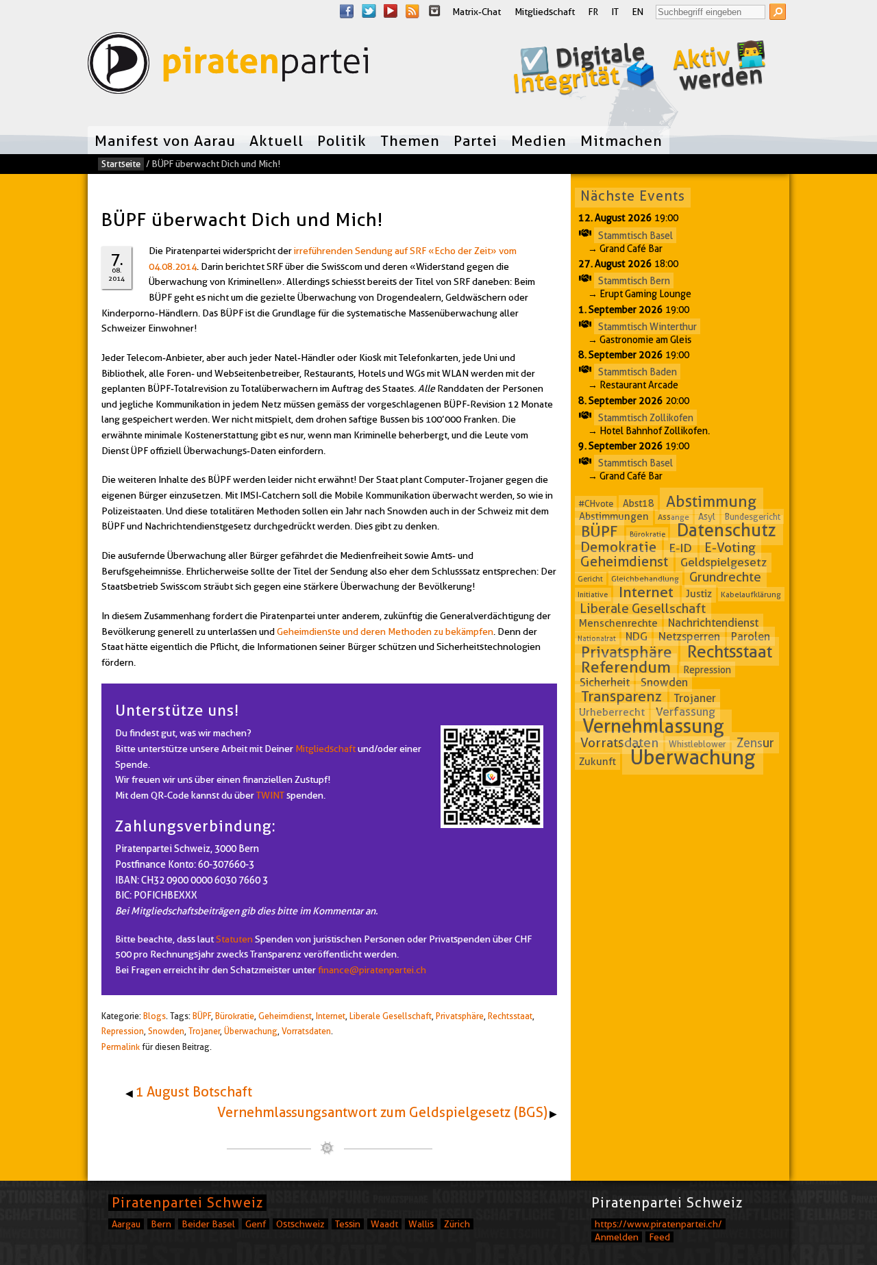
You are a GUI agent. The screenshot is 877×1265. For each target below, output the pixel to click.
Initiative (593, 594)
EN (637, 11)
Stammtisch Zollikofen (645, 417)
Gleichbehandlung (645, 578)
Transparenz (621, 696)
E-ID (680, 547)
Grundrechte (725, 577)
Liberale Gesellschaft (390, 1016)
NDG (636, 636)
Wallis (421, 1223)
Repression (122, 1031)
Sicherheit (605, 682)
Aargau (126, 1223)
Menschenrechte (618, 623)
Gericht (590, 579)
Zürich (457, 1223)
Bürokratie (234, 1016)
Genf (255, 1223)
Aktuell (276, 140)
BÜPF (202, 1016)
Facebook (347, 11)
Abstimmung (711, 501)
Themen (410, 140)
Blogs (154, 1016)
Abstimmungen (614, 516)
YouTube (391, 11)
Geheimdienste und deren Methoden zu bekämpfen (385, 631)
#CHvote (595, 503)
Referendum (626, 667)
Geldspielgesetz (723, 562)
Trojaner (204, 1031)
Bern (161, 1223)
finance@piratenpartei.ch (372, 969)
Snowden (166, 1031)
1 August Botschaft (193, 1092)
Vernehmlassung (653, 726)
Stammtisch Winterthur (647, 326)
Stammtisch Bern (634, 280)
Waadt (384, 1223)
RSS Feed (412, 11)
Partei (475, 140)
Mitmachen (621, 140)
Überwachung (250, 1031)
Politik (342, 140)
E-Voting (730, 547)
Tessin (347, 1223)
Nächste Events (632, 196)
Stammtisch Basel (635, 234)
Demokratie (618, 547)
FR (593, 11)
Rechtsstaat (510, 1016)
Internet (330, 1016)
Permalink (120, 1047)
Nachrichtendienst (713, 622)
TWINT (270, 795)
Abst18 (638, 503)
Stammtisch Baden (637, 371)
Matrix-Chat (476, 11)
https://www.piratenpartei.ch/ (658, 1223)
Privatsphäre (460, 1016)
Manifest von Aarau (165, 140)
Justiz (699, 594)
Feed (659, 1236)
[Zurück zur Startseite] (228, 66)
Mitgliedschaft (545, 11)
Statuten (234, 939)
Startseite (120, 163)
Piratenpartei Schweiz (187, 1202)
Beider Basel (208, 1223)
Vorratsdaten (306, 1031)
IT (615, 11)
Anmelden (617, 1236)
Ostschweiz (300, 1223)
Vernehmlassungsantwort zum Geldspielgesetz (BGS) (382, 1112)
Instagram (434, 11)
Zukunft (597, 761)
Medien (539, 140)
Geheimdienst (285, 1016)
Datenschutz (726, 530)
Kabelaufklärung (751, 594)
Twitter (369, 11)
